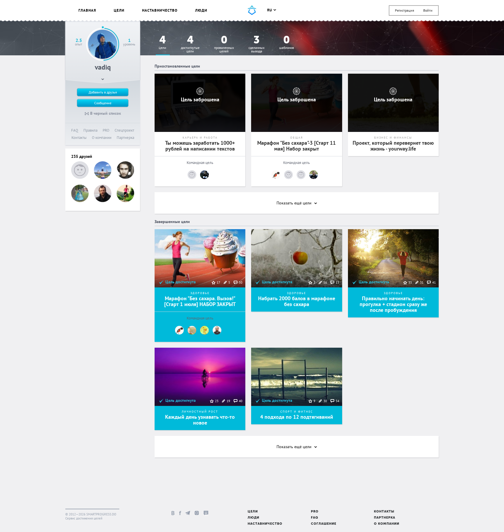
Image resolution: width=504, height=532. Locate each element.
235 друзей (81, 156)
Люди (201, 10)
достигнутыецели (190, 44)
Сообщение (102, 103)
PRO (106, 130)
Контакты (79, 137)
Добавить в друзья (103, 92)
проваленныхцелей (224, 44)
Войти (428, 10)
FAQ (74, 130)
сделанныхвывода (257, 44)
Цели (119, 10)
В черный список (105, 113)
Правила (90, 130)
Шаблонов (286, 43)
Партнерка (125, 137)
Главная (87, 10)
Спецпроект (124, 130)
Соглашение (323, 524)
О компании (101, 137)
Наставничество (160, 10)
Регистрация (404, 10)
